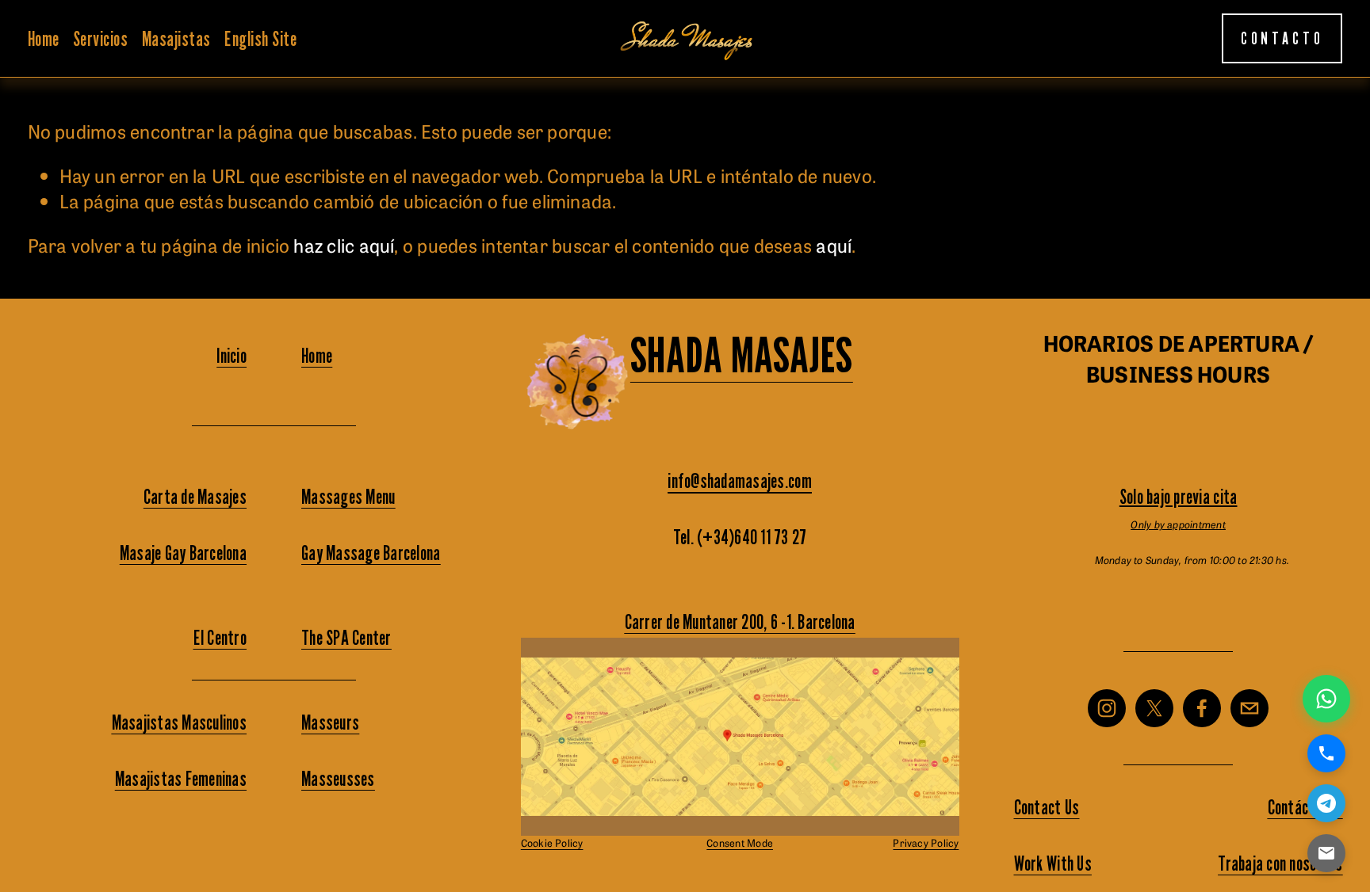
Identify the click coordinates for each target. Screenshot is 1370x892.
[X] (1154, 708)
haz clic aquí (343, 244)
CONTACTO (1282, 38)
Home (43, 38)
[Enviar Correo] (1326, 853)
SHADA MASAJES (741, 355)
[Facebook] (1202, 708)
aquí (833, 244)
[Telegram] (1326, 803)
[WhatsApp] (1326, 698)
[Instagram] (1107, 708)
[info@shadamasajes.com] (1249, 708)
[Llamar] (1326, 753)
